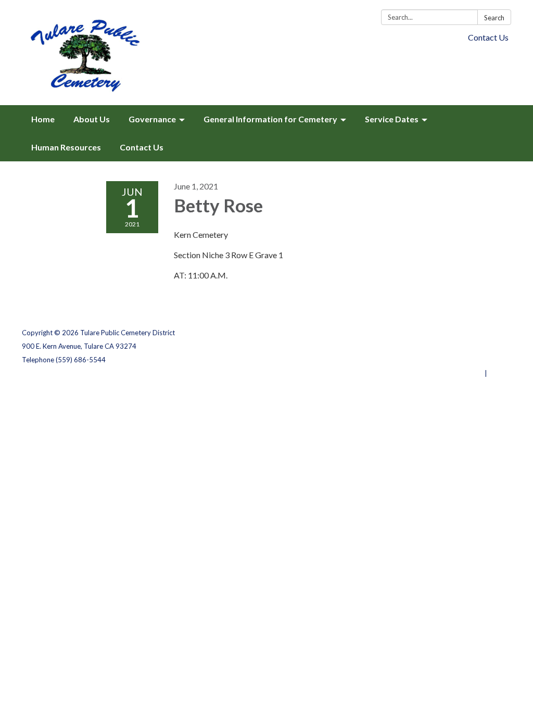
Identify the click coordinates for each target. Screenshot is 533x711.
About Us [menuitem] (91, 119)
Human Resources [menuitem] (66, 147)
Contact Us (488, 37)
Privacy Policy (488, 332)
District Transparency (474, 346)
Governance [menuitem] (152, 119)
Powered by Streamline (445, 373)
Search (494, 18)
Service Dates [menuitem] (391, 119)
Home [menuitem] (43, 119)
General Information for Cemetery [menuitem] (270, 119)
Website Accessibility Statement (456, 359)
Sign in (500, 373)
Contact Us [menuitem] (141, 147)
